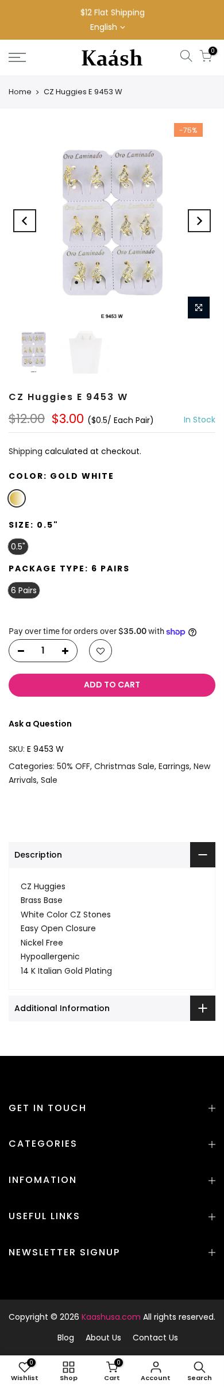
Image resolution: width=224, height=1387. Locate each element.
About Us (103, 1337)
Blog (65, 1337)
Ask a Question (40, 723)
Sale (49, 780)
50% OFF (73, 766)
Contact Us (155, 1337)
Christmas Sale (124, 766)
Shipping (26, 452)
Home (20, 91)
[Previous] (24, 220)
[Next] (199, 220)
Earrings (174, 766)
